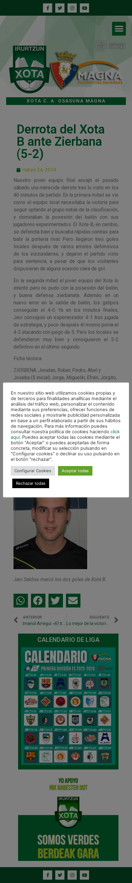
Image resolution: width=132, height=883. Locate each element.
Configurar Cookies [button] (32, 470)
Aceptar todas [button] (75, 470)
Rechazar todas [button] (30, 483)
